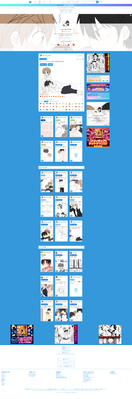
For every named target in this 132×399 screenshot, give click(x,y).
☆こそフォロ (66, 38)
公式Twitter (85, 374)
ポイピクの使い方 (32, 374)
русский (3, 383)
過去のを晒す (43, 59)
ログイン (66, 359)
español (3, 374)
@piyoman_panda (66, 31)
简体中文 (3, 379)
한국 (2, 377)
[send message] (70, 41)
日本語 (3, 384)
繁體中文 (3, 380)
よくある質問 (86, 376)
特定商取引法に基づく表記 (61, 377)
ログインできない (86, 379)
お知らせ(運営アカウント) (88, 373)
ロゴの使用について (87, 380)
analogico (68, 392)
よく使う (41, 101)
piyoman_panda (66, 29)
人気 (46, 101)
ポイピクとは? (32, 373)
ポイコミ (85, 381)
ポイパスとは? (32, 376)
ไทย (2, 381)
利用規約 (58, 373)
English (3, 373)
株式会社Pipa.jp (113, 373)
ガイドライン (58, 374)
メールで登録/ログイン (66, 366)
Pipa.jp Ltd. (74, 392)
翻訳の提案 (7, 372)
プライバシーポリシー (60, 376)
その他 (56, 101)
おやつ (51, 101)
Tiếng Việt (4, 376)
